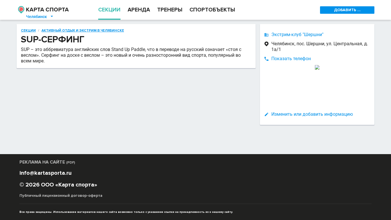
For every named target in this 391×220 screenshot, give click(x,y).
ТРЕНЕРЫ (169, 10)
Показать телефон (291, 58)
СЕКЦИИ (109, 10)
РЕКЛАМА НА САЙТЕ (47, 162)
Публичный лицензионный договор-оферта (60, 195)
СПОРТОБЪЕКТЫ (212, 10)
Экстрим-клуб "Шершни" (297, 34)
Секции (28, 31)
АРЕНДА (139, 10)
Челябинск (40, 16)
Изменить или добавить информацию (312, 114)
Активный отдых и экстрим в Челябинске (83, 31)
